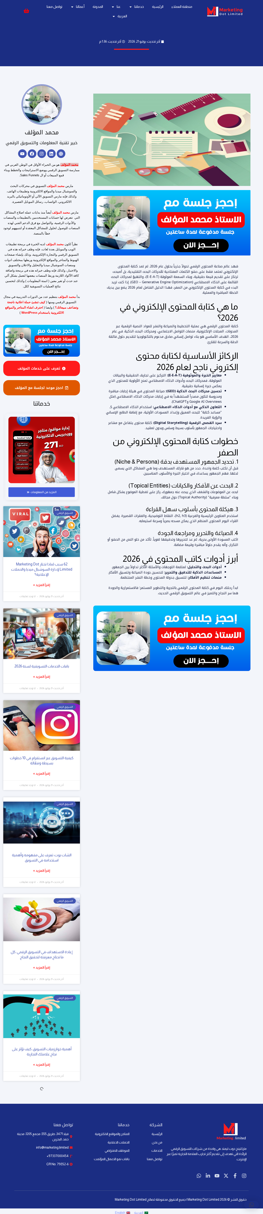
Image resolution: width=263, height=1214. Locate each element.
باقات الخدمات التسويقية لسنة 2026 (41, 666)
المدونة (98, 7)
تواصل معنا (54, 7)
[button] (251, 1205)
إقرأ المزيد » (41, 585)
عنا (119, 7)
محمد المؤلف (42, 132)
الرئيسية (157, 7)
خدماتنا (139, 7)
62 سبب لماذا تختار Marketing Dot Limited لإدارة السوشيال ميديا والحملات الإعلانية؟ (41, 569)
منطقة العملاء (182, 7)
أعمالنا (80, 7)
